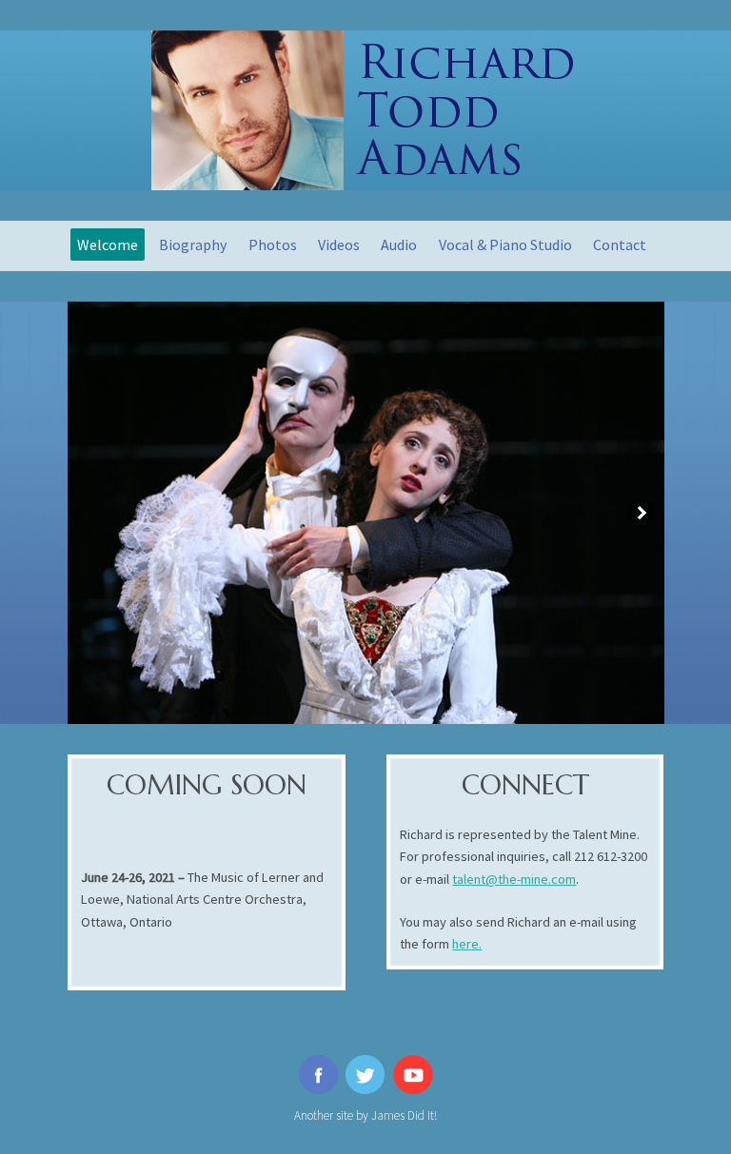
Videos (339, 244)
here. (467, 943)
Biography (193, 244)
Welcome (107, 244)
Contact (619, 244)
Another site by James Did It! (365, 1115)
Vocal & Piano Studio (505, 244)
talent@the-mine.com (514, 879)
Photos (272, 244)
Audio (399, 244)
